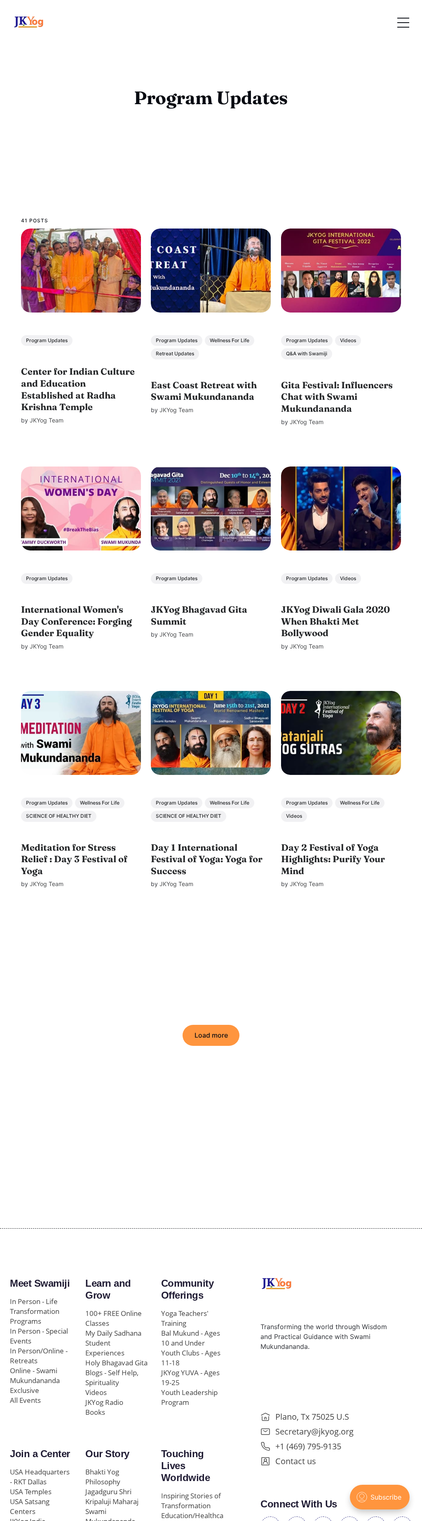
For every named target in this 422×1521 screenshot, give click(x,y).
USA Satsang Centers (29, 1506)
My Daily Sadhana (113, 1333)
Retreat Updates (175, 353)
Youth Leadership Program (189, 1397)
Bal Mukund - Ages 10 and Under (190, 1338)
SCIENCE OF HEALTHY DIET (58, 816)
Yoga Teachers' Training (185, 1318)
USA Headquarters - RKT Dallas (40, 1476)
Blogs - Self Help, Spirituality (111, 1377)
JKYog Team (46, 419)
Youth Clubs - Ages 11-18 (190, 1357)
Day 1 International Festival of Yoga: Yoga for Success (207, 858)
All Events (25, 1400)
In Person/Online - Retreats (39, 1355)
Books (95, 1412)
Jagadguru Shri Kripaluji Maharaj (111, 1496)
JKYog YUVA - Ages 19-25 (190, 1377)
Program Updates (47, 340)
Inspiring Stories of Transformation (191, 1500)
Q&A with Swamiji (306, 353)
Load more (211, 1035)
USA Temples (31, 1491)
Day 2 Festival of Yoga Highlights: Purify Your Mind (333, 858)
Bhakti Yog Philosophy (102, 1476)
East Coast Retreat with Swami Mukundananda (204, 390)
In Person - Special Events (39, 1336)
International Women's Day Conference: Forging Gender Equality (76, 621)
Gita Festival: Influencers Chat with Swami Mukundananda (337, 396)
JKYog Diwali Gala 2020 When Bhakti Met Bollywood (335, 621)
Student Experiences (104, 1348)
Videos (348, 340)
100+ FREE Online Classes (113, 1318)
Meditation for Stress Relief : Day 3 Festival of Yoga (74, 858)
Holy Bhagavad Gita (116, 1362)
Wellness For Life (230, 340)
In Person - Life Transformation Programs (34, 1311)
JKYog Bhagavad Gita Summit (199, 615)
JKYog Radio (104, 1402)
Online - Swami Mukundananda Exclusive (35, 1380)
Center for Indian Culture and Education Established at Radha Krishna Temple (78, 389)
